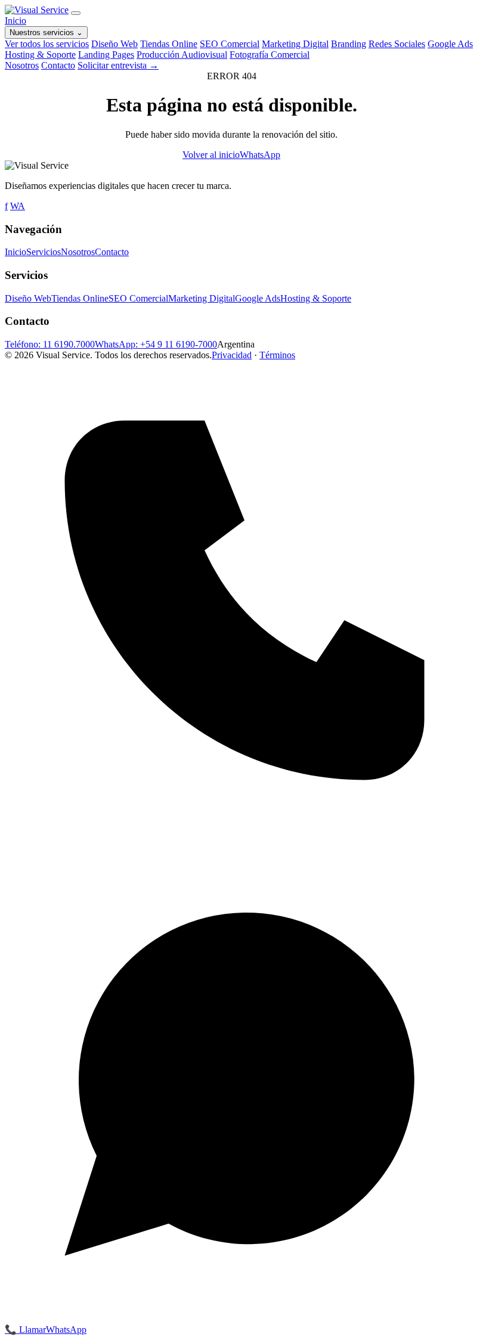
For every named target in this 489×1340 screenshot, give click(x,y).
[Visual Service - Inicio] (37, 10)
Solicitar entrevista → (118, 65)
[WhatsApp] (244, 1318)
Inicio (15, 20)
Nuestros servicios (46, 32)
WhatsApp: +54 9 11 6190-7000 (156, 344)
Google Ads (450, 44)
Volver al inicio (211, 155)
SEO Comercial (229, 44)
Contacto (58, 65)
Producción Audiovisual (182, 54)
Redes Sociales (397, 44)
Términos (277, 355)
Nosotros (22, 65)
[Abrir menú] (76, 13)
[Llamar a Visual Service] (244, 837)
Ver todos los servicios (47, 44)
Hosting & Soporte (40, 54)
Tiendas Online (168, 44)
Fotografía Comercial (270, 54)
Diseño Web (114, 44)
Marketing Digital (295, 44)
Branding (348, 44)
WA (17, 206)
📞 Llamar (25, 1330)
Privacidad (232, 355)
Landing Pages (106, 54)
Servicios (43, 252)
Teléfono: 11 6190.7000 (50, 344)
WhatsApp (260, 155)
